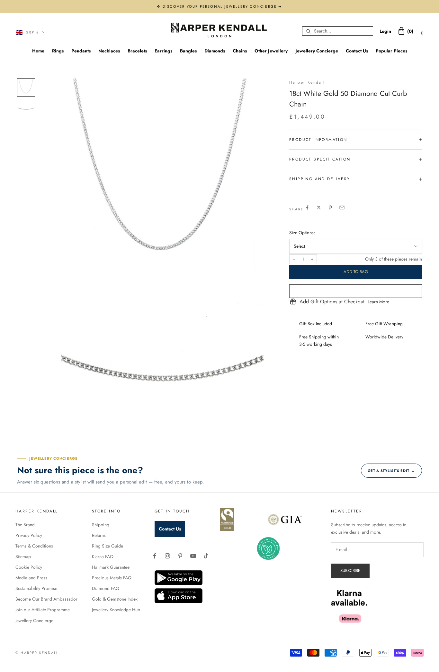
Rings (58, 51)
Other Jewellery (271, 51)
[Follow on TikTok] (206, 556)
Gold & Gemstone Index (115, 599)
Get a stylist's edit (391, 470)
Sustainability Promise (36, 588)
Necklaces (109, 51)
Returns (99, 535)
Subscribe (350, 570)
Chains (240, 51)
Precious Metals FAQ (111, 578)
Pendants (81, 51)
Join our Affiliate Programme (42, 609)
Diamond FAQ (105, 588)
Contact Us (357, 51)
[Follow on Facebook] (154, 556)
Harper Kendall (307, 82)
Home (38, 51)
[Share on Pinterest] (330, 207)
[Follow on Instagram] (167, 556)
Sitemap (23, 556)
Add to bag (356, 272)
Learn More (378, 302)
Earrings (163, 51)
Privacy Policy (28, 535)
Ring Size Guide (107, 546)
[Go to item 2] (26, 108)
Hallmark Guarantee (111, 567)
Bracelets (137, 51)
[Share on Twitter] (318, 207)
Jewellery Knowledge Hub (116, 609)
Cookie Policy (28, 567)
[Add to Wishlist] (355, 291)
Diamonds (214, 51)
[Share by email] (342, 207)
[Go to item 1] (26, 87)
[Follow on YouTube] (193, 556)
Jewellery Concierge (316, 51)
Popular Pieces (391, 51)
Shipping (100, 524)
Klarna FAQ (102, 556)
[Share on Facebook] (307, 207)
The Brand (25, 524)
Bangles (188, 51)
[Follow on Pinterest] (180, 556)
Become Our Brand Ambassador (46, 599)
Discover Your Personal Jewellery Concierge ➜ (222, 6)
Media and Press (31, 578)
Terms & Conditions (34, 546)
